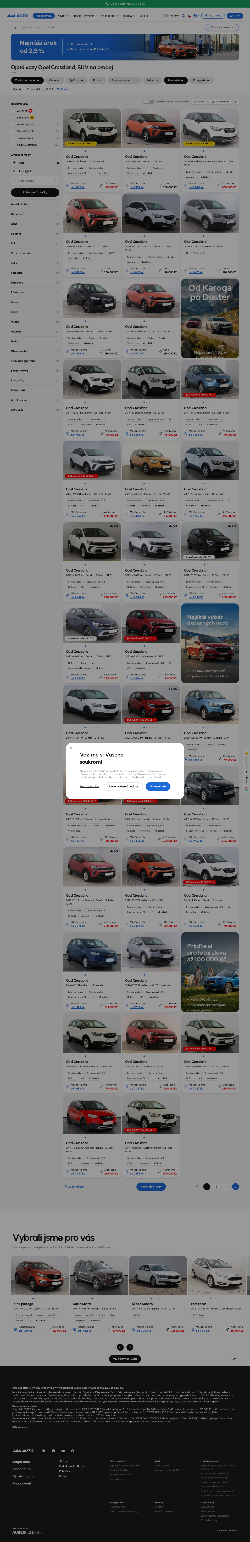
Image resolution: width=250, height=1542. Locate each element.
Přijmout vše (158, 786)
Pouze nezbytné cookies (123, 786)
